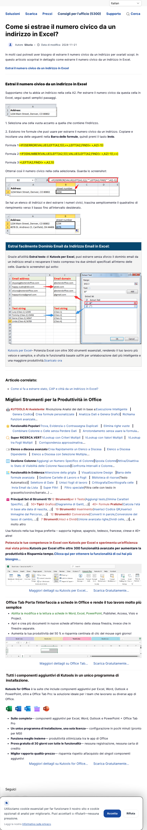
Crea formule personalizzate (55, 414)
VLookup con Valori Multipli (104, 437)
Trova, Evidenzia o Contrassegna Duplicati (69, 426)
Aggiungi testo (96, 499)
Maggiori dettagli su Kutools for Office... (58, 763)
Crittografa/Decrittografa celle (113, 482)
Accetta (112, 813)
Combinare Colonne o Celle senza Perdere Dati (45, 431)
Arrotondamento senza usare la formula (110, 431)
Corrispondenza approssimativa (60, 442)
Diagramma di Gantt (70, 504)
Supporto (113, 14)
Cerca (135, 14)
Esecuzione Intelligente (111, 409)
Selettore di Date (42, 482)
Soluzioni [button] (12, 14)
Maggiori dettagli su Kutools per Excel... (58, 590)
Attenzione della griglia (60, 472)
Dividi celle (116, 519)
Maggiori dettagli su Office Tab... (64, 663)
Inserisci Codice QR (107, 509)
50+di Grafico (43, 504)
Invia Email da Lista (25, 487)
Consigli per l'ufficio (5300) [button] (79, 14)
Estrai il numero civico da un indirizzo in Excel (37, 68)
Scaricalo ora (53, 360)
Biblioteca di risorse (105, 477)
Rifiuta (131, 813)
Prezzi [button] (47, 14)
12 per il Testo (68, 499)
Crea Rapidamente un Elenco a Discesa (74, 449)
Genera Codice (23, 414)
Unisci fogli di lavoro (73, 482)
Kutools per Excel (20, 350)
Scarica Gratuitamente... (111, 590)
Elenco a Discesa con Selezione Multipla (59, 454)
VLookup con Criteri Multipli (61, 437)
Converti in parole (102, 514)
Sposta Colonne (106, 461)
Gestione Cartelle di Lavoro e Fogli (62, 477)
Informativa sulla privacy (36, 824)
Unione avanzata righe (93, 519)
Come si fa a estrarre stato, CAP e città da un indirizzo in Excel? (54, 389)
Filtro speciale (74, 487)
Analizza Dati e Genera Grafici (99, 414)
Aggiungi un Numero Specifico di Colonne (65, 461)
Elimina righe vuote (117, 426)
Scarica (31, 14)
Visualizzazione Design (97, 472)
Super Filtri (50, 487)
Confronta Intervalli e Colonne (92, 466)
